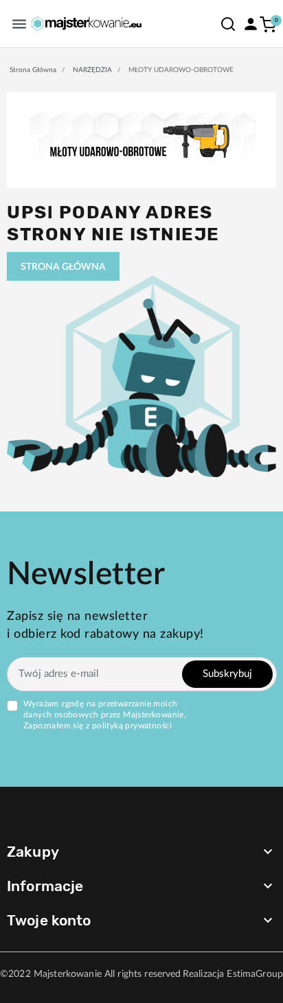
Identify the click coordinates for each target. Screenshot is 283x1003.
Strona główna (33, 70)
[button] (228, 24)
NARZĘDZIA (92, 70)
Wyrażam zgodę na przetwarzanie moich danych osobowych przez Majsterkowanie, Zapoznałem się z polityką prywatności (104, 715)
